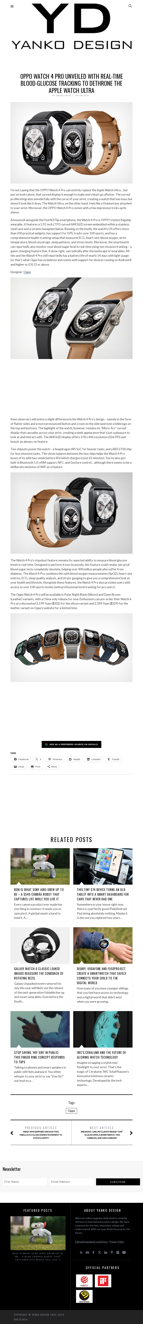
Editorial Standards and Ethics (91, 1241)
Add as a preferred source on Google (74, 744)
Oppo (27, 272)
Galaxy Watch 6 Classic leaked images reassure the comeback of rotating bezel (38, 973)
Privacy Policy (117, 1241)
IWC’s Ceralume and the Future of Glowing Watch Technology (101, 1054)
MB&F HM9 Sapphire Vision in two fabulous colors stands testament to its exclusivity (41, 1132)
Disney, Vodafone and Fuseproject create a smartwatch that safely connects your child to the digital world (101, 975)
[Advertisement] (71, 60)
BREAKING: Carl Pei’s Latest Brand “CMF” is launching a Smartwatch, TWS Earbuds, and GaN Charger (102, 1132)
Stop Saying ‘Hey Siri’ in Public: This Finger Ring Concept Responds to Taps (39, 1057)
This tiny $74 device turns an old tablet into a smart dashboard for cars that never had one (103, 894)
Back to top (20, 1319)
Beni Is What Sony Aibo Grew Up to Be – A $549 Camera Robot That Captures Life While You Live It (39, 894)
